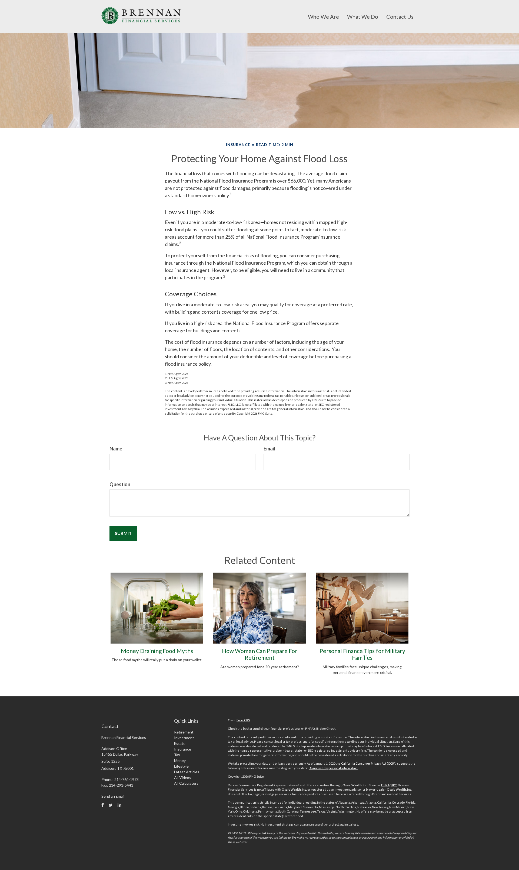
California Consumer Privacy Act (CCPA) (369, 763)
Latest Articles (186, 772)
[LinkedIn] (119, 805)
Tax (177, 754)
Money (180, 760)
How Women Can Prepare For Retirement (259, 654)
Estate (179, 743)
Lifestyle (181, 766)
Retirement (184, 732)
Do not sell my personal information (333, 768)
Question (119, 484)
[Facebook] (102, 805)
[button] (323, 16)
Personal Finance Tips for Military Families (362, 654)
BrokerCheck (325, 728)
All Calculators (186, 783)
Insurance (182, 749)
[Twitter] (111, 805)
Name (115, 449)
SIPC (394, 785)
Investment (184, 737)
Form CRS (243, 720)
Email (269, 449)
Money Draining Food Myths (157, 650)
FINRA (385, 785)
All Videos (182, 777)
